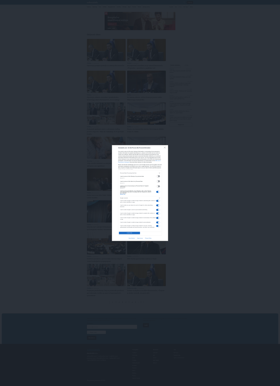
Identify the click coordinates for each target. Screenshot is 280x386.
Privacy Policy (148, 238)
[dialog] (140, 193)
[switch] (158, 176)
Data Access (140, 238)
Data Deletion (132, 238)
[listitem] (140, 173)
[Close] (165, 148)
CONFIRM (129, 233)
